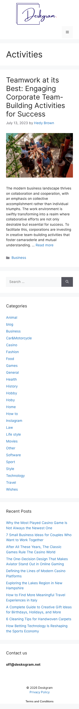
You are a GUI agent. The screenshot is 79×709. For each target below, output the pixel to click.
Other (10, 448)
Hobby (11, 393)
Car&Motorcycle (19, 338)
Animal (11, 317)
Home (11, 407)
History (12, 386)
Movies (12, 441)
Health (11, 379)
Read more (44, 245)
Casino (11, 345)
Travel (11, 482)
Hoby (10, 400)
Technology (15, 476)
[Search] (67, 282)
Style (10, 469)
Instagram (14, 421)
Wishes (12, 489)
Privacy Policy (40, 692)
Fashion (12, 352)
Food (10, 359)
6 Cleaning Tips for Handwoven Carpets (38, 619)
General (12, 372)
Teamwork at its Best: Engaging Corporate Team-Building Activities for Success (35, 97)
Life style (13, 434)
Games (12, 366)
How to (12, 414)
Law (9, 427)
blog (9, 324)
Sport (10, 462)
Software (13, 455)
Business (19, 258)
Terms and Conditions (39, 701)
